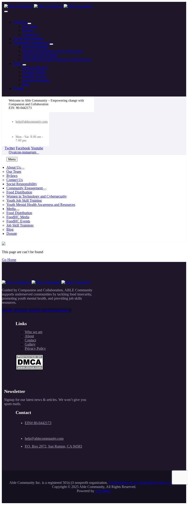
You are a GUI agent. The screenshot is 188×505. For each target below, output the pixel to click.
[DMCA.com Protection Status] (29, 369)
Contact (30, 340)
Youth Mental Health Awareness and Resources (56, 59)
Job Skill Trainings (36, 80)
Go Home (9, 260)
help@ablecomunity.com (32, 121)
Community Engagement (31, 43)
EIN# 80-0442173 (38, 423)
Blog (26, 84)
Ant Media (103, 491)
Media (17, 63)
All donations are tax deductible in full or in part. (144, 483)
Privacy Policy (35, 348)
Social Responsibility (28, 39)
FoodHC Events (34, 76)
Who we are (33, 332)
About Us (20, 22)
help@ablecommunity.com (44, 438)
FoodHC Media (33, 72)
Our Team (29, 26)
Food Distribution (35, 47)
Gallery (30, 344)
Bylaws (27, 30)
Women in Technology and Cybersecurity (52, 51)
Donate (18, 88)
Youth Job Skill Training (40, 55)
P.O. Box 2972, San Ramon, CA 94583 (53, 446)
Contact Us (30, 35)
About (29, 336)
